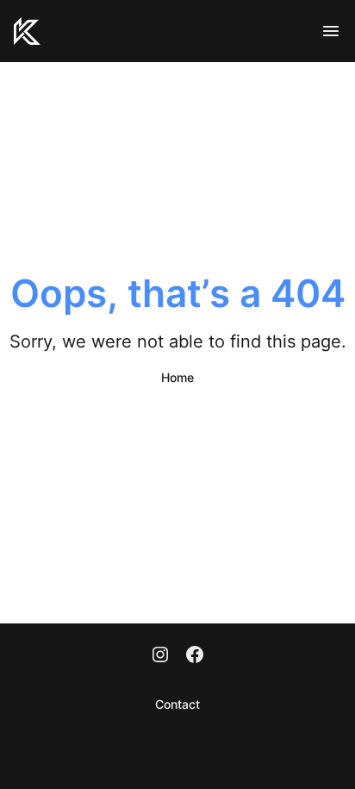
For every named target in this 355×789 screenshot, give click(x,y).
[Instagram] (160, 656)
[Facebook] (194, 656)
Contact (177, 704)
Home (177, 377)
